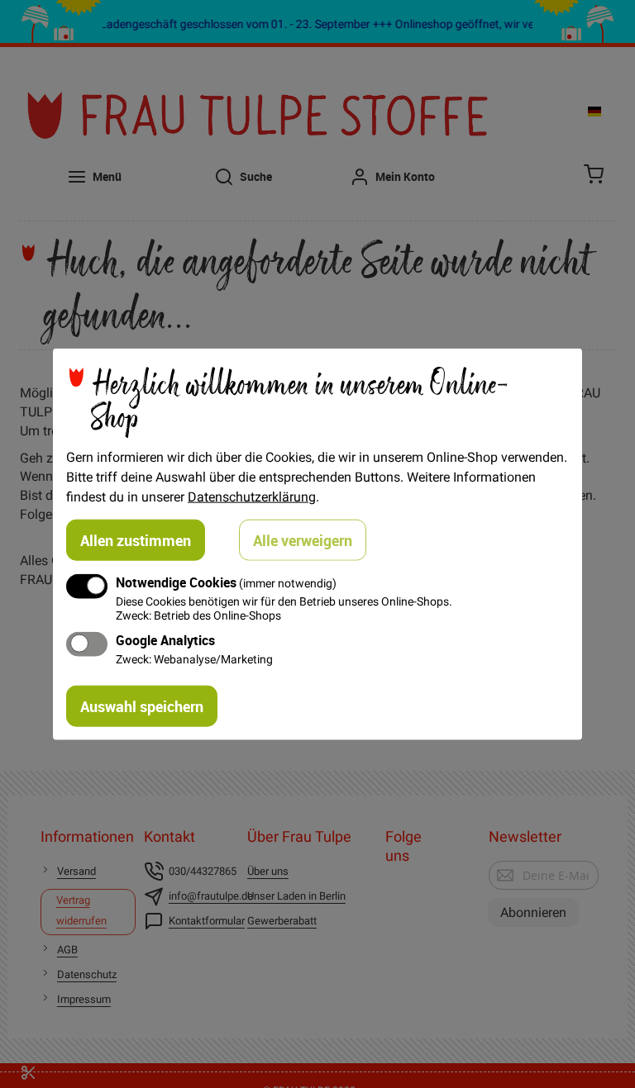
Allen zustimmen (135, 539)
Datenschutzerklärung (252, 496)
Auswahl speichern (141, 706)
